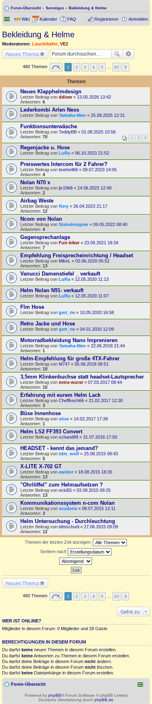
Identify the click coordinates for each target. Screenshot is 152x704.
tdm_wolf (69, 453)
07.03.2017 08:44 (105, 382)
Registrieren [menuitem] (106, 19)
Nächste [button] (125, 67)
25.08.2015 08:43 (101, 453)
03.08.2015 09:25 (94, 490)
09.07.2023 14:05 (100, 169)
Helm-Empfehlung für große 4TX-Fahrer (70, 358)
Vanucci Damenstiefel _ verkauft (60, 274)
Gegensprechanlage (45, 237)
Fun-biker (69, 242)
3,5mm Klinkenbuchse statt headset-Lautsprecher (82, 377)
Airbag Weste (37, 201)
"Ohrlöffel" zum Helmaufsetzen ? (61, 485)
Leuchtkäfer (45, 43)
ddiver (65, 97)
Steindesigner (73, 224)
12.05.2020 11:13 (92, 279)
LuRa (64, 153)
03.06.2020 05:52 (92, 260)
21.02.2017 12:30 (106, 400)
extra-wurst (71, 382)
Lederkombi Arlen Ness (49, 110)
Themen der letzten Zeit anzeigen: (59, 542)
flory (64, 206)
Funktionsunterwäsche (48, 126)
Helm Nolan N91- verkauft (51, 290)
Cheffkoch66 (71, 400)
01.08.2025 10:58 (98, 131)
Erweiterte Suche (128, 54)
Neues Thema (22, 54)
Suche (117, 54)
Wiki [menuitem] (25, 19)
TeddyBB (68, 131)
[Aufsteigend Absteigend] (76, 561)
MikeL (65, 260)
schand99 (68, 437)
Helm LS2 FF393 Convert (51, 431)
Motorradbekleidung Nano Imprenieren (69, 340)
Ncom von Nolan (41, 219)
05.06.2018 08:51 (92, 364)
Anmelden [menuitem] (138, 19)
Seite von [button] (55, 67)
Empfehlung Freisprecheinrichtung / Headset (76, 255)
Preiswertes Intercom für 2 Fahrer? (63, 164)
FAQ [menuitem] (71, 19)
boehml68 (68, 169)
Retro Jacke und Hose (47, 324)
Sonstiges (55, 8)
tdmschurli (69, 526)
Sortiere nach (54, 551)
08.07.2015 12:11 (99, 508)
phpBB (54, 695)
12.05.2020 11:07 (92, 295)
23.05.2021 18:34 (101, 242)
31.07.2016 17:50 (100, 437)
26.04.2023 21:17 (90, 206)
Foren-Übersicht (26, 8)
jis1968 (66, 187)
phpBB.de (103, 700)
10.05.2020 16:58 (97, 312)
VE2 (64, 43)
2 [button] (76, 67)
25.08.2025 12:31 (108, 115)
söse (64, 418)
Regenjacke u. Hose (45, 147)
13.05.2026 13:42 (94, 97)
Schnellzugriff (7, 19)
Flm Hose (32, 307)
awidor (66, 471)
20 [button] (116, 67)
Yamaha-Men (72, 115)
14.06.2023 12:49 (94, 187)
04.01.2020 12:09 (97, 329)
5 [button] (102, 67)
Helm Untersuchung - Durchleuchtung (67, 521)
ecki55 (65, 490)
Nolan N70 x (35, 182)
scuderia (68, 508)
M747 (64, 364)
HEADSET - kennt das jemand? (59, 448)
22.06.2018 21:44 (108, 345)
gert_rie (67, 312)
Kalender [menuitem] (48, 19)
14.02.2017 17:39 (91, 418)
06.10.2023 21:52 (92, 153)
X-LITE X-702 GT (41, 466)
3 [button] (85, 67)
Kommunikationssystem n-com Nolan (67, 503)
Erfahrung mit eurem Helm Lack (60, 395)
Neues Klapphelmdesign (50, 91)
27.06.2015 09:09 (101, 526)
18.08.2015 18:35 (95, 471)
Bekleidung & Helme (88, 8)
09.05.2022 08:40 (110, 224)
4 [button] (93, 67)
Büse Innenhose (40, 413)
